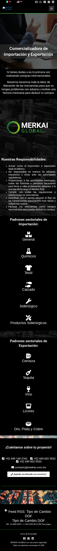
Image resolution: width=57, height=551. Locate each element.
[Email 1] (36, 2)
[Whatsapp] (40, 2)
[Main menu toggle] (51, 8)
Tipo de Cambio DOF (28, 520)
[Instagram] (49, 2)
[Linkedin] (53, 2)
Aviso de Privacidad (28, 534)
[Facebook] (44, 2)
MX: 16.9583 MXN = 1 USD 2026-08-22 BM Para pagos (28, 524)
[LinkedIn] (32, 538)
